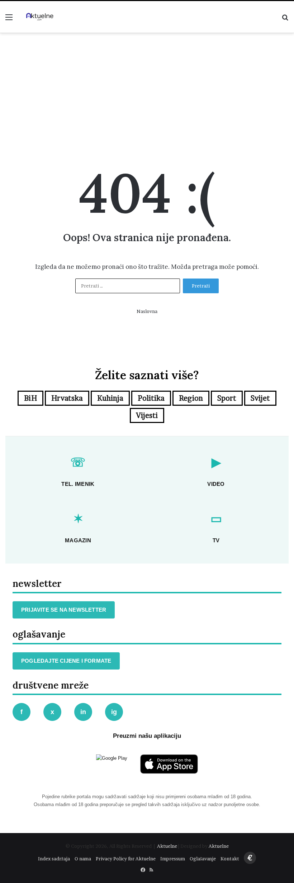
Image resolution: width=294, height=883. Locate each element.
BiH (30, 398)
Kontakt (229, 858)
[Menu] (9, 20)
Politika (151, 398)
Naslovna (147, 311)
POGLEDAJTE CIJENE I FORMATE (66, 661)
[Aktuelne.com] (39, 17)
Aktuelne (167, 846)
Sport (226, 398)
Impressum (172, 858)
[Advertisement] (147, 94)
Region (191, 398)
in (83, 712)
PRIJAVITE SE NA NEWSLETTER (63, 610)
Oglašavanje (203, 858)
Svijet (260, 398)
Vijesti (147, 415)
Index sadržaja (54, 858)
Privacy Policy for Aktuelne (126, 858)
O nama (83, 858)
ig (114, 712)
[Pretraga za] (285, 20)
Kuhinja (110, 398)
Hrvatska (67, 398)
